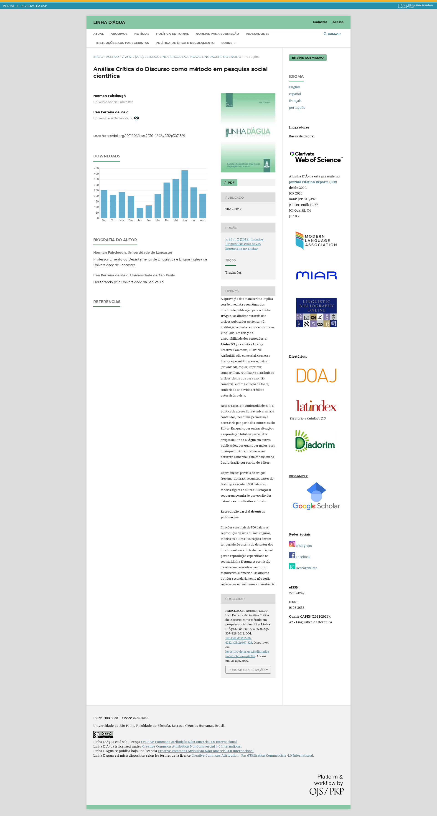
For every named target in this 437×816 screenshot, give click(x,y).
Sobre (227, 43)
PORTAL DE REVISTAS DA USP (25, 6)
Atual (98, 33)
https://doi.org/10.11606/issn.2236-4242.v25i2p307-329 (143, 136)
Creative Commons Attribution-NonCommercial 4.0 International (191, 746)
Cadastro (320, 22)
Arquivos (119, 33)
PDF (230, 182)
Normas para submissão (217, 33)
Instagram (303, 545)
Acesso (338, 22)
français (295, 101)
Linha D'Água (109, 22)
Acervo (112, 56)
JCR (333, 182)
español (295, 94)
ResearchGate (306, 568)
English (294, 87)
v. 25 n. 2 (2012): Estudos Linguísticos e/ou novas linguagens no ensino (181, 56)
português (297, 107)
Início (98, 56)
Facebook (302, 557)
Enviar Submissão (308, 57)
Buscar (334, 33)
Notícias (141, 33)
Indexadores (257, 33)
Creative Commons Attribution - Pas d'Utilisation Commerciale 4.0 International (252, 755)
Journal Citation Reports (308, 182)
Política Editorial (172, 33)
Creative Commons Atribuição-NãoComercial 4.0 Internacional (189, 742)
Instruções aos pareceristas (122, 43)
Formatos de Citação (247, 670)
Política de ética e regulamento (185, 43)
